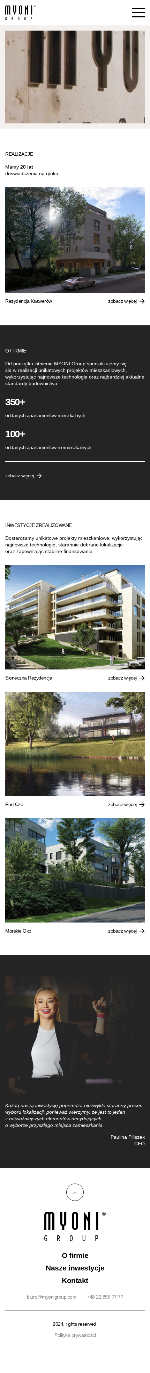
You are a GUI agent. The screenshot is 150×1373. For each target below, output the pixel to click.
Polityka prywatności (75, 1335)
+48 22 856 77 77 (105, 1296)
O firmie (75, 1255)
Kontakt (75, 1280)
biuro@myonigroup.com (51, 1296)
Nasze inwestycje (75, 1268)
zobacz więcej (122, 301)
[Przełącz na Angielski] (78, 1342)
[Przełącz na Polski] (71, 1342)
